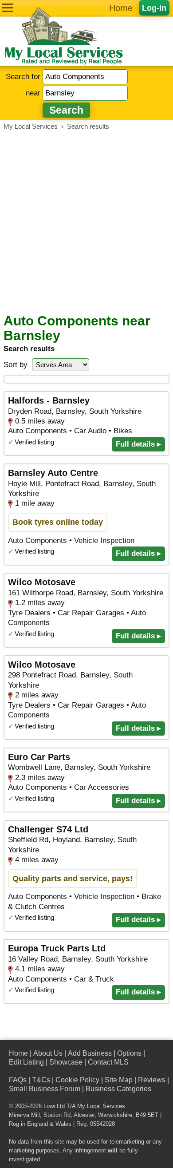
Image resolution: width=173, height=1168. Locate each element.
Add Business (90, 1053)
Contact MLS (108, 1062)
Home (121, 8)
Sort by (16, 364)
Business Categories (118, 1089)
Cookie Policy (77, 1080)
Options (129, 1053)
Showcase (66, 1062)
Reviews (151, 1080)
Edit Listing (26, 1062)
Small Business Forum (44, 1089)
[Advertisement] (86, 222)
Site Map (119, 1080)
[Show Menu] (7, 8)
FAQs (18, 1080)
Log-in (154, 7)
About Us (48, 1053)
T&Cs (41, 1080)
